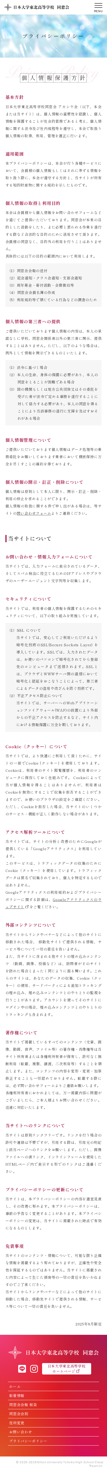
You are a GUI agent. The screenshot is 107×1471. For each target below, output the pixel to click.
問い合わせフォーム (34, 513)
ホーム (15, 1386)
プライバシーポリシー (28, 1440)
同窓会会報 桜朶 (23, 1404)
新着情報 (16, 1395)
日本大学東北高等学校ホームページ (67, 1368)
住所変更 (16, 1422)
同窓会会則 (18, 1413)
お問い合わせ (20, 1431)
